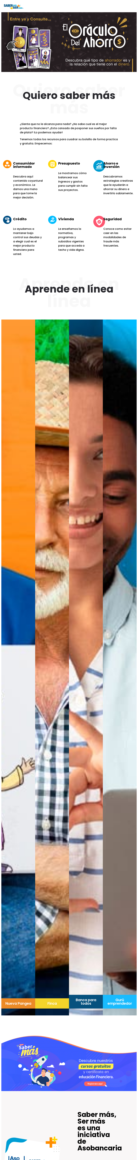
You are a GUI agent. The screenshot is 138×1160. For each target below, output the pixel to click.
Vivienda (66, 219)
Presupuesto (69, 163)
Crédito (20, 219)
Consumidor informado (24, 165)
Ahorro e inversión (111, 165)
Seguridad (112, 219)
